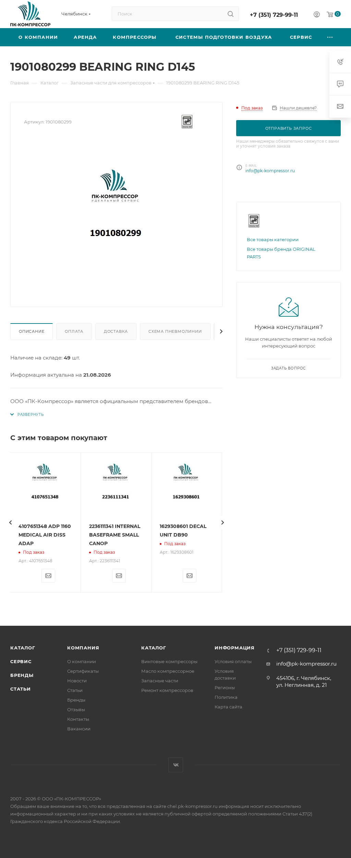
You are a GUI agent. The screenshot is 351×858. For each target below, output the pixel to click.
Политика (226, 697)
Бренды (22, 675)
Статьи (20, 689)
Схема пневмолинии (175, 331)
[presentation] (10, 522)
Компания (83, 647)
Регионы (225, 687)
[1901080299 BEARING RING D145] (116, 216)
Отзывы (76, 709)
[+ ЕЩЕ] (330, 37)
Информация (235, 647)
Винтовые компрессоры (169, 661)
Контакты (78, 719)
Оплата (74, 331)
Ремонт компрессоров (167, 690)
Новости (77, 680)
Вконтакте (175, 764)
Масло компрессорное (167, 671)
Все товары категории (273, 239)
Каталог (22, 647)
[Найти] (230, 14)
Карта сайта (228, 706)
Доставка (116, 331)
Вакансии (78, 728)
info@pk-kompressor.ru (270, 170)
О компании (81, 661)
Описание (31, 331)
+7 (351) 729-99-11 (274, 15)
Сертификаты (83, 671)
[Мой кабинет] (317, 15)
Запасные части (159, 680)
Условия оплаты (233, 661)
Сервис (21, 661)
